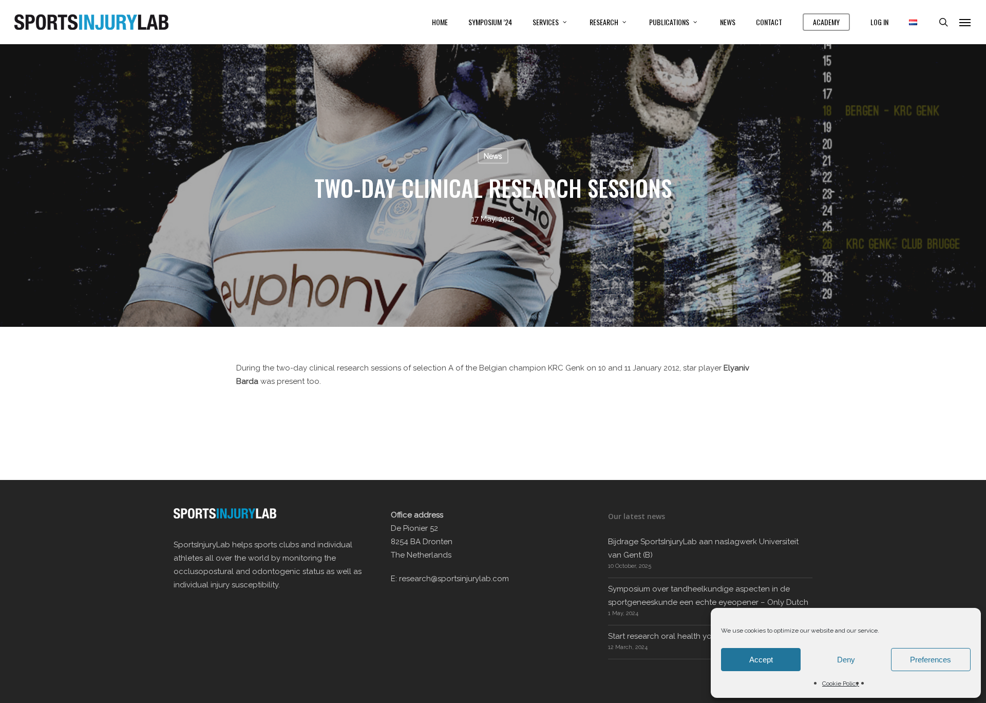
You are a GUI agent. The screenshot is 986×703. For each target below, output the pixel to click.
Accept (761, 659)
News (493, 156)
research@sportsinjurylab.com (454, 578)
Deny (846, 659)
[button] (965, 22)
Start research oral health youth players (680, 636)
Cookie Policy (840, 683)
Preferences (930, 659)
